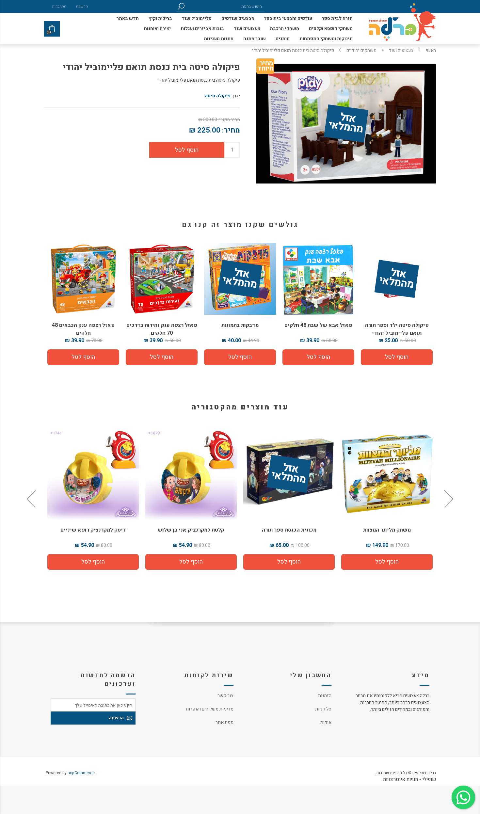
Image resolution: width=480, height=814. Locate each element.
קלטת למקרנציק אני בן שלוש (289, 530)
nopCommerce (81, 773)
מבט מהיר (289, 471)
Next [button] (32, 499)
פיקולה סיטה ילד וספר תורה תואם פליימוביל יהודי (397, 329)
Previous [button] (448, 499)
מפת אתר (224, 722)
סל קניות (323, 709)
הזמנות (324, 695)
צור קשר (225, 695)
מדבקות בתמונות (240, 325)
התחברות (59, 6)
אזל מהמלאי (346, 124)
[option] (387, 499)
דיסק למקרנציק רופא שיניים (191, 530)
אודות (325, 722)
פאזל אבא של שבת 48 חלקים (318, 325)
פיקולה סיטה (218, 95)
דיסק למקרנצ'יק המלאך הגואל (93, 530)
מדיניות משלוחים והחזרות (209, 709)
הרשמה (82, 6)
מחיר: (231, 130)
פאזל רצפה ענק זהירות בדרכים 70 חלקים (161, 329)
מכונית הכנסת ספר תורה (387, 530)
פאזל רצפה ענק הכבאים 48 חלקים (83, 329)
